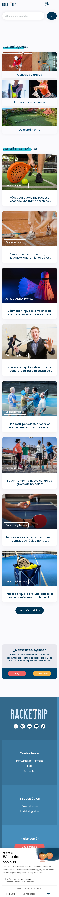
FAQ (17, 673)
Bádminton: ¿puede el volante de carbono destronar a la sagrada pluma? (29, 314)
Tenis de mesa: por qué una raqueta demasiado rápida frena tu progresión (29, 540)
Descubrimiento (14, 242)
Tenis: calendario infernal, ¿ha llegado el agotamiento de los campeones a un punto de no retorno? (29, 259)
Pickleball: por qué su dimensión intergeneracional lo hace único (29, 425)
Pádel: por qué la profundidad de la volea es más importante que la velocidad (29, 597)
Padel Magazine (29, 811)
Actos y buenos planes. (19, 298)
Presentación (30, 806)
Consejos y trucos (16, 185)
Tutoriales (42, 673)
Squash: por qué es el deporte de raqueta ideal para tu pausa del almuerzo (29, 371)
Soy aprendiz (29, 846)
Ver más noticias (29, 610)
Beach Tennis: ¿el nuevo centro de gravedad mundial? (29, 482)
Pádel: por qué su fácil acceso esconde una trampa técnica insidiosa (29, 201)
